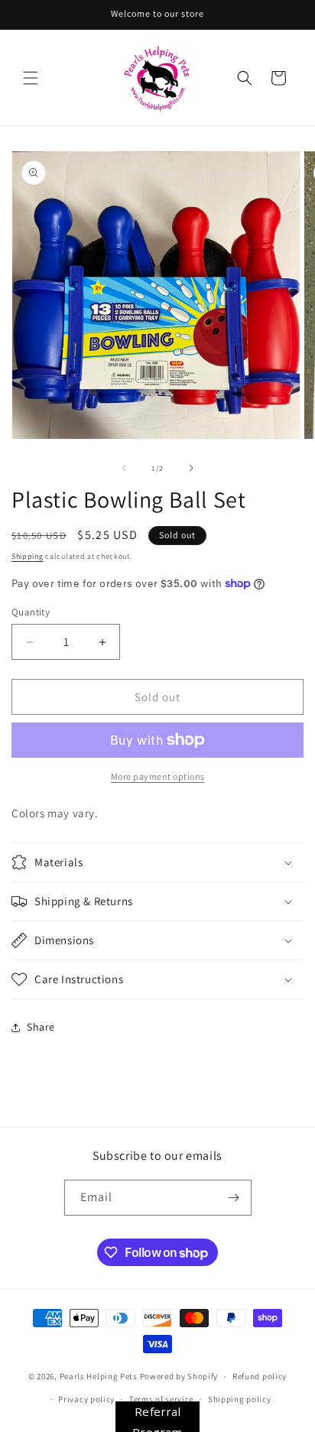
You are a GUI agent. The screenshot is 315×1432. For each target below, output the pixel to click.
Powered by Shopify (179, 1376)
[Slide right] (191, 468)
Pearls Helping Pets (99, 1376)
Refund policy (259, 1376)
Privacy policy (86, 1399)
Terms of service (161, 1399)
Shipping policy (239, 1399)
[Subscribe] (234, 1198)
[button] (30, 78)
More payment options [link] (158, 776)
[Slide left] (124, 468)
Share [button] (41, 1027)
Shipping (27, 556)
